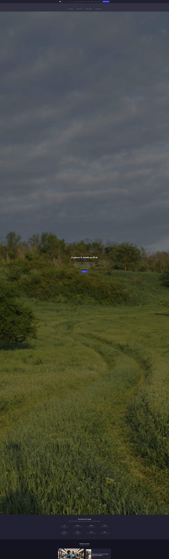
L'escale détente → (106, 1)
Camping (81, 1)
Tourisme (91, 1)
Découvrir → (85, 271)
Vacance (95, 1)
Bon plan (77, 1)
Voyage (99, 1)
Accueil (71, 1)
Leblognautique (64, 1)
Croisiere (84, 1)
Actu (74, 1)
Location (88, 1)
